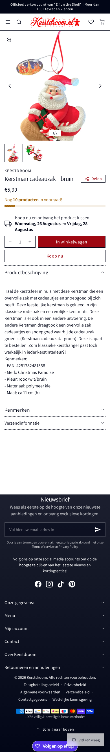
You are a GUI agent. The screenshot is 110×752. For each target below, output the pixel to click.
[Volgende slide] (100, 86)
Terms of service (43, 546)
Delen (96, 178)
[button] (7, 22)
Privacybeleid (75, 684)
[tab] (13, 153)
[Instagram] (49, 584)
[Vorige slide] (9, 86)
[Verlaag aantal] (10, 242)
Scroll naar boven (58, 729)
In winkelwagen (71, 242)
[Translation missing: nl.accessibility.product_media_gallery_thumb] (14, 153)
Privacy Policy (68, 546)
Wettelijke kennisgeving (72, 699)
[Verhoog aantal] (30, 242)
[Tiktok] (60, 584)
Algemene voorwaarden (40, 692)
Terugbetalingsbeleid (41, 684)
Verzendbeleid (78, 692)
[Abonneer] (97, 529)
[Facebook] (38, 584)
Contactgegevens (32, 699)
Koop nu (55, 256)
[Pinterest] (72, 584)
